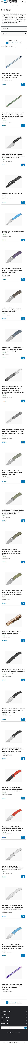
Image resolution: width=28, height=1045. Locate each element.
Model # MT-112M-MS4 (7, 991)
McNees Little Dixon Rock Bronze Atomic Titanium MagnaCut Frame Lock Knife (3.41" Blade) (12, 309)
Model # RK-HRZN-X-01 (7, 952)
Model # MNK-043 (6, 558)
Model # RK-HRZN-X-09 (7, 755)
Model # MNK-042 (6, 599)
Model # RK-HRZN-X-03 (7, 912)
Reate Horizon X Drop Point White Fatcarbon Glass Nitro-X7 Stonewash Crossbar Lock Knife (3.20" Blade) (12, 907)
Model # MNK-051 (6, 354)
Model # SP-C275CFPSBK (7, 198)
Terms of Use (18, 1032)
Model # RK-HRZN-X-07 (7, 834)
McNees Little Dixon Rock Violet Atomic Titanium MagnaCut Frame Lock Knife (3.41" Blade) (12, 270)
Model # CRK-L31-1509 (7, 397)
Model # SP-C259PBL (6, 236)
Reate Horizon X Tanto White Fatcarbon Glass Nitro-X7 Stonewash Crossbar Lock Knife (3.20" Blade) (12, 868)
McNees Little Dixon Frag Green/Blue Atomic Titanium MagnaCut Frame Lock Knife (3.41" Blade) (13, 512)
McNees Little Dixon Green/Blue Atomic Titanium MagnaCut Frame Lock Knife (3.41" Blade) (12, 472)
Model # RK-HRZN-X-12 (7, 676)
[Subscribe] (25, 1028)
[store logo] (10, 1)
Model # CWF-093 (6, 637)
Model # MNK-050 (6, 315)
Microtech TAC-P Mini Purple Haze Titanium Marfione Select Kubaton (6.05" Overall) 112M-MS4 (12, 986)
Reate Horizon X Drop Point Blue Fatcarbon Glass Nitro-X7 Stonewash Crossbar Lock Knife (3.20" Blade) (12, 946)
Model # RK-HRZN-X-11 (7, 716)
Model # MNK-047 (6, 275)
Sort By (3, 46)
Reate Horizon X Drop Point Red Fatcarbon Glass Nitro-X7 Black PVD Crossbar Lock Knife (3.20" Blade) (12, 789)
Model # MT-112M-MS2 (7, 122)
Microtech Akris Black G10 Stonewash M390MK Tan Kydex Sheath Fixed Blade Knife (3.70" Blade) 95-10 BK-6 (13, 156)
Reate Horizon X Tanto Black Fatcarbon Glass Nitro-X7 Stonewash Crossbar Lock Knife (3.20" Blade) (13, 710)
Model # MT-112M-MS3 (7, 80)
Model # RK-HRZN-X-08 (7, 794)
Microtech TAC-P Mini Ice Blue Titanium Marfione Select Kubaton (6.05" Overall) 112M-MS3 (12, 75)
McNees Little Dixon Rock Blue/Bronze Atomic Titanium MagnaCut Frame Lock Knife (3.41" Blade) (13, 349)
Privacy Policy (10, 1032)
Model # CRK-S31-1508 (7, 438)
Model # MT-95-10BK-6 (7, 161)
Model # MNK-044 (6, 517)
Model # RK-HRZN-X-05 (7, 873)
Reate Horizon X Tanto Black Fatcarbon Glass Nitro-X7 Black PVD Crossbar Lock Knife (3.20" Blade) (13, 671)
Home (11, 5)
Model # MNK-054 (6, 478)
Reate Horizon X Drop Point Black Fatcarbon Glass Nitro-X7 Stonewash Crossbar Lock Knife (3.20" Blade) (12, 749)
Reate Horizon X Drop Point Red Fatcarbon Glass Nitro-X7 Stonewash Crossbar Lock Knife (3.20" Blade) (12, 828)
